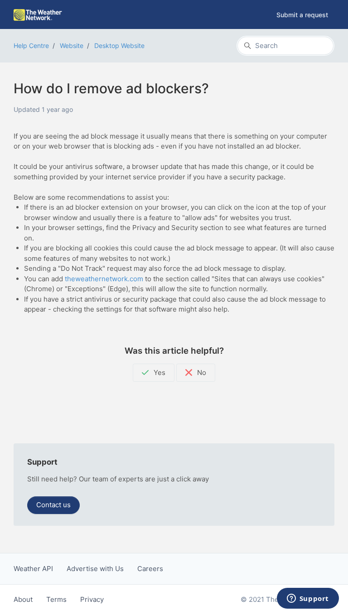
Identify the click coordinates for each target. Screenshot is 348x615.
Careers (150, 568)
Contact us (53, 504)
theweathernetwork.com (104, 278)
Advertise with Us (95, 568)
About (23, 599)
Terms (56, 599)
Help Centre (31, 45)
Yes (158, 372)
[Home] (38, 15)
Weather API (33, 568)
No (200, 372)
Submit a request (302, 15)
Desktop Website (119, 45)
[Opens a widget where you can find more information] (307, 599)
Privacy (92, 599)
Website (71, 45)
